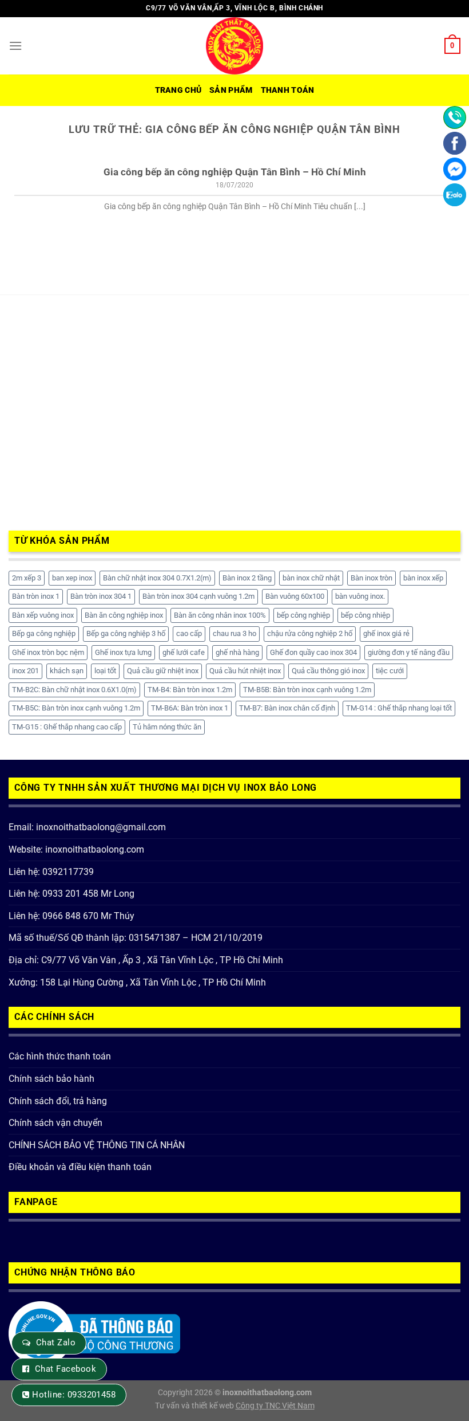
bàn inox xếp (423, 578)
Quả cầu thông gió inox (328, 670)
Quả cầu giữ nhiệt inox (162, 670)
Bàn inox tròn (371, 578)
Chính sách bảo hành (51, 1078)
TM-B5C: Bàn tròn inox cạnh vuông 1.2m (76, 708)
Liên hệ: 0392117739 (51, 871)
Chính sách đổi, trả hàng (58, 1101)
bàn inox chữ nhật (311, 578)
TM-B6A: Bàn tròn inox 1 (189, 708)
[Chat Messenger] (454, 169)
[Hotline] (454, 117)
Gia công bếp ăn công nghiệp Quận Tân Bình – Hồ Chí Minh (235, 172)
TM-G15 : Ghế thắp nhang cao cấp (67, 727)
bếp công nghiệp (303, 615)
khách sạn (67, 670)
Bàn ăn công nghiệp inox (124, 615)
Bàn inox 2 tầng (247, 578)
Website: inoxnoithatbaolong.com (76, 849)
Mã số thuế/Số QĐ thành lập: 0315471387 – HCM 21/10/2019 (136, 937)
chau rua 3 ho (234, 633)
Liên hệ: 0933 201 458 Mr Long (71, 893)
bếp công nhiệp (365, 615)
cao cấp (189, 633)
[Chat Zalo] (454, 194)
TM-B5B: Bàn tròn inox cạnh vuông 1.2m (307, 689)
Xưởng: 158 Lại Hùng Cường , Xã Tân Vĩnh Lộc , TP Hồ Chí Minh (137, 982)
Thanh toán (288, 90)
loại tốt (105, 670)
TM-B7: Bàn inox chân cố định (287, 708)
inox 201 (25, 670)
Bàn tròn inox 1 (35, 596)
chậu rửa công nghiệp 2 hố (309, 633)
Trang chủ (178, 90)
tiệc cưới (390, 670)
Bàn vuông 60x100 (294, 596)
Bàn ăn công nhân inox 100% (220, 615)
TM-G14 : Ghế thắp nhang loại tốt (399, 708)
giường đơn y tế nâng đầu (409, 652)
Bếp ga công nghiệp (43, 633)
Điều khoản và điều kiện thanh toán (80, 1166)
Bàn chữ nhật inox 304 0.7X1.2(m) (157, 578)
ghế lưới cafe (183, 652)
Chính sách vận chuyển (55, 1122)
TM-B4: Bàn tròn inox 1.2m (190, 689)
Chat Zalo (55, 1342)
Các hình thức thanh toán (60, 1056)
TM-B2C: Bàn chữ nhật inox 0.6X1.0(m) (74, 689)
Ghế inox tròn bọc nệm (48, 652)
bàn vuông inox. (360, 596)
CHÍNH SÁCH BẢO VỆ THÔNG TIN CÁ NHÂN (97, 1145)
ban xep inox (72, 578)
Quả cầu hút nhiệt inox (245, 670)
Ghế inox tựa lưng (123, 652)
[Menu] (15, 46)
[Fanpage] (454, 143)
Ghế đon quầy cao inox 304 (313, 652)
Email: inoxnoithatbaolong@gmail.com (87, 827)
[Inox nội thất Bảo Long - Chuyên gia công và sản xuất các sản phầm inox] (234, 45)
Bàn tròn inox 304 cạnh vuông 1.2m (198, 596)
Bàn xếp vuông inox (43, 615)
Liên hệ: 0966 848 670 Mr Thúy (71, 915)
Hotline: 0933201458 (74, 1394)
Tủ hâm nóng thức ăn (167, 727)
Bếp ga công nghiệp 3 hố (125, 633)
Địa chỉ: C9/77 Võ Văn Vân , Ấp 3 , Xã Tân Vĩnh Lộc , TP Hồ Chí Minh (146, 960)
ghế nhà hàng (237, 652)
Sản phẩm (230, 90)
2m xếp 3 (26, 578)
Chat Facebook (65, 1369)
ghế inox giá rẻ (386, 633)
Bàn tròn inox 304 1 (101, 596)
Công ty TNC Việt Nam (275, 1406)
